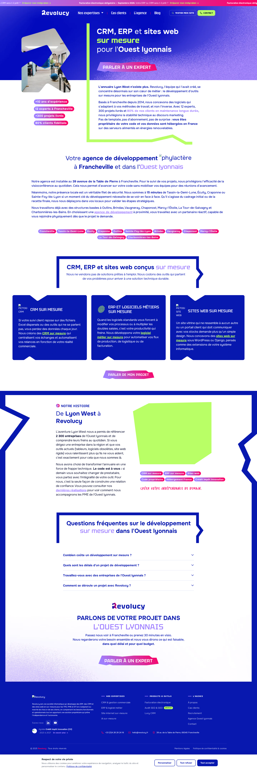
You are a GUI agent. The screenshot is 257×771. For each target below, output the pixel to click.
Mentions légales (182, 748)
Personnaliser (164, 762)
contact (208, 13)
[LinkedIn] (48, 722)
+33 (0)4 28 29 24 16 (114, 732)
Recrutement (195, 713)
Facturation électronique (158, 702)
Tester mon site (184, 13)
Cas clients (118, 13)
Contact (192, 723)
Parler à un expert (127, 67)
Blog (157, 13)
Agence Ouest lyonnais (200, 718)
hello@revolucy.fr (140, 732)
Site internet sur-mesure (114, 713)
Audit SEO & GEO (158, 707)
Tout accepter (207, 762)
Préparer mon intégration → (22, 3)
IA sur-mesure (108, 718)
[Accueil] (55, 13)
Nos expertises (89, 13)
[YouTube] (55, 722)
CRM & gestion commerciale (115, 702)
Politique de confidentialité (79, 766)
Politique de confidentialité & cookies (210, 748)
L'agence (140, 13)
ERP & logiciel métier (111, 707)
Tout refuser (186, 762)
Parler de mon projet (128, 375)
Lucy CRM (150, 713)
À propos (193, 702)
